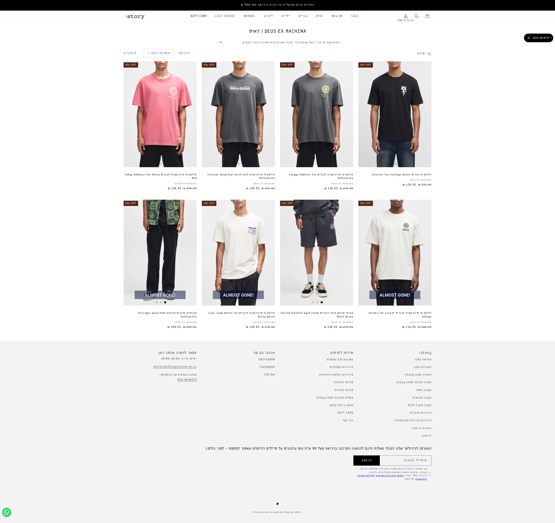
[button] (353, 16)
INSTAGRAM (266, 359)
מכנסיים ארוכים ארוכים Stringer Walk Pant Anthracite (167, 315)
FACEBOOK (267, 367)
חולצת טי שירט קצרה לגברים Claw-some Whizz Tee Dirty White (241, 315)
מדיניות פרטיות (420, 412)
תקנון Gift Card (420, 405)
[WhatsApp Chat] (6, 512)
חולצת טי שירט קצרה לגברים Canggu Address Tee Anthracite (321, 176)
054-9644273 (187, 379)
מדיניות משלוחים (341, 367)
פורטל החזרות (343, 390)
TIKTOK (269, 374)
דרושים (426, 435)
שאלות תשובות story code (335, 397)
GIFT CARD (345, 412)
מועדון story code (418, 374)
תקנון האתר (423, 390)
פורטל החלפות (343, 382)
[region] (277, 5)
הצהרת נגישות (421, 428)
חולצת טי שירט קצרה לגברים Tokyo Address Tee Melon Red (161, 176)
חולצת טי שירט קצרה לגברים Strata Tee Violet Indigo (400, 315)
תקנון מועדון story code (414, 382)
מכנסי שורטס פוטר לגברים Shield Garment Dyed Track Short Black (317, 315)
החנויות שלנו (422, 367)
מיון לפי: (183, 53)
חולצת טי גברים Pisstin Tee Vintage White (401, 174)
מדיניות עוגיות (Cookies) (413, 420)
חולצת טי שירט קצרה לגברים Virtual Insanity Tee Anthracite (241, 176)
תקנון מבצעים (422, 397)
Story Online (260, 512)
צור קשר (347, 420)
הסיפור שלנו (423, 359)
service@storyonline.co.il (175, 366)
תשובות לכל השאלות (339, 359)
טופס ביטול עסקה (341, 405)
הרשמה (367, 460)
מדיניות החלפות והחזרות (336, 374)
